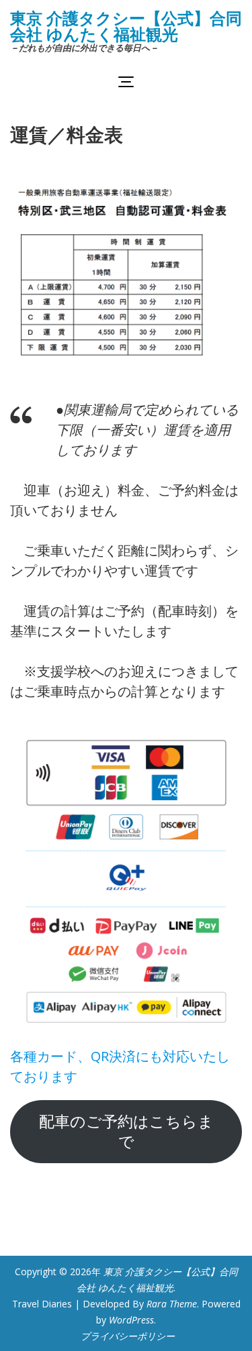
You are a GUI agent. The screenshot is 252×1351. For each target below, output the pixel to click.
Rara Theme (171, 1303)
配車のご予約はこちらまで (126, 1131)
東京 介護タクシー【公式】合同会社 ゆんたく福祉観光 (126, 26)
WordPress (131, 1319)
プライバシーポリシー (128, 1336)
